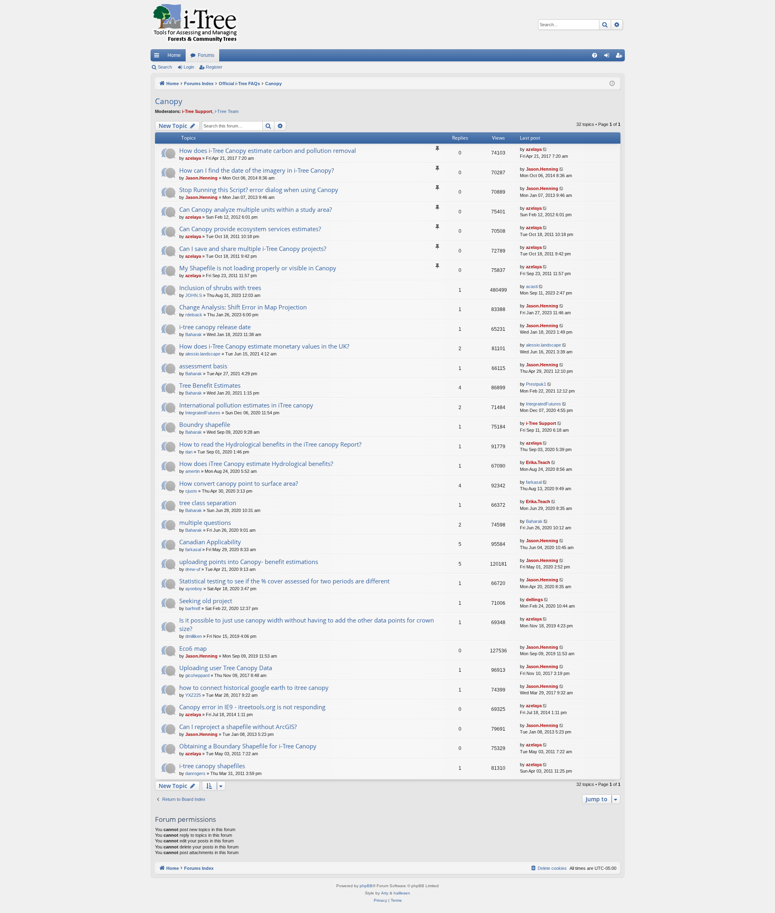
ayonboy (193, 588)
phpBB (366, 886)
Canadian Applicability (210, 542)
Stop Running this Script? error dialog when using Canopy (258, 190)
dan (189, 451)
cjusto (191, 491)
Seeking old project (205, 601)
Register (214, 67)
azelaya (193, 158)
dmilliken (193, 636)
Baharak (193, 334)
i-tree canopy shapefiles (212, 766)
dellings (534, 599)
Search (165, 67)
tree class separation (207, 503)
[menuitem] (595, 55)
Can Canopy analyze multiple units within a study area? (255, 209)
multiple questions (205, 522)
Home (174, 55)
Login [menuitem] (608, 56)
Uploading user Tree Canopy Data (225, 668)
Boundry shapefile (204, 424)
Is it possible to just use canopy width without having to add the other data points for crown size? (306, 624)
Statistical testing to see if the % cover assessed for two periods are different (284, 581)
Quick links (158, 56)
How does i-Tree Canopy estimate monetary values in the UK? (264, 346)
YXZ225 (193, 695)
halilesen (402, 893)
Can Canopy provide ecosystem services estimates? (250, 229)
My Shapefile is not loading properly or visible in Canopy (257, 268)
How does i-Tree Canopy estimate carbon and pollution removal (267, 150)
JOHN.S (193, 295)
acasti (532, 286)
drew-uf (192, 569)
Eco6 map (193, 648)
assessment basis (203, 366)
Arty (384, 893)
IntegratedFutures (202, 412)
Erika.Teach (538, 462)
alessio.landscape (202, 353)
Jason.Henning (201, 177)
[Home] (195, 24)
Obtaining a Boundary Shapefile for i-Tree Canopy (247, 746)
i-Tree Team (227, 111)
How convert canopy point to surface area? (238, 483)
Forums (206, 55)
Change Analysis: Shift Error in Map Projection (243, 307)
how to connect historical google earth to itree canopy (254, 687)
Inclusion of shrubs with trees (220, 288)
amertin (192, 471)
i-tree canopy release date (215, 327)
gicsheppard (197, 675)
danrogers (195, 773)
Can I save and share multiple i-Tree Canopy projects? (252, 248)
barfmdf (192, 608)
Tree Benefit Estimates (210, 385)
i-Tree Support (197, 111)
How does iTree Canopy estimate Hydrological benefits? (256, 464)
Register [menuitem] (620, 56)
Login (189, 67)
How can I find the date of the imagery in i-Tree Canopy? (256, 170)
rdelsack (193, 314)
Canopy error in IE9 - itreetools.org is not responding (252, 707)
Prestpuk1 (536, 384)
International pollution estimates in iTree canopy (246, 405)
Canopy (168, 101)
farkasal (534, 482)
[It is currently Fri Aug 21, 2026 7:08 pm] (612, 83)
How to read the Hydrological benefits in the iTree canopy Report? (270, 444)
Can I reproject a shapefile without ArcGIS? (238, 727)
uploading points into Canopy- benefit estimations (248, 562)
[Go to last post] (545, 149)
